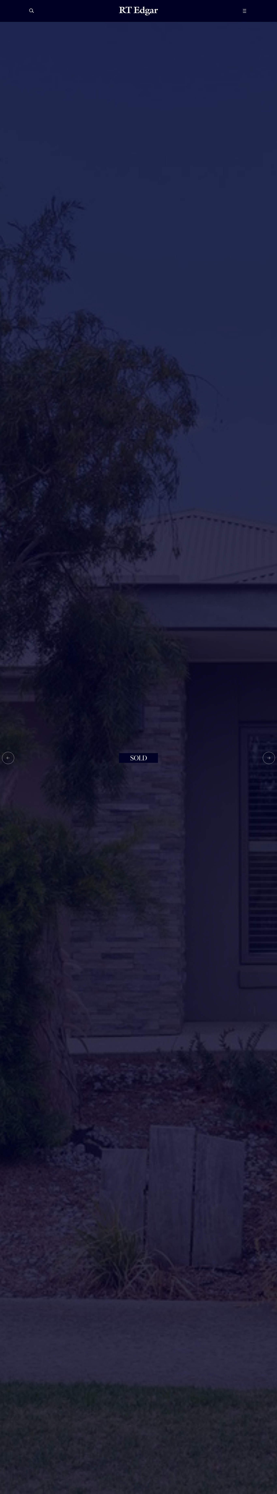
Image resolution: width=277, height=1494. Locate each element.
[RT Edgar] (138, 10)
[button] (8, 758)
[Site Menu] (253, 11)
